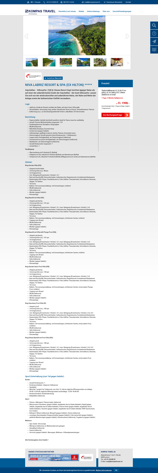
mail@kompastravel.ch (92, 2)
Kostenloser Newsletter (114, 2)
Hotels (81, 11)
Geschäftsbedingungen (122, 11)
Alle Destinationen (33, 14)
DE (32, 2)
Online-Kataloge (93, 11)
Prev (26, 36)
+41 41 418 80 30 (52, 2)
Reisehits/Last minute (67, 11)
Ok (116, 470)
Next (127, 36)
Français (37, 2)
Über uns (106, 11)
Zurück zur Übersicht (54, 78)
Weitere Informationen (104, 470)
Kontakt (128, 2)
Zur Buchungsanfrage (112, 115)
